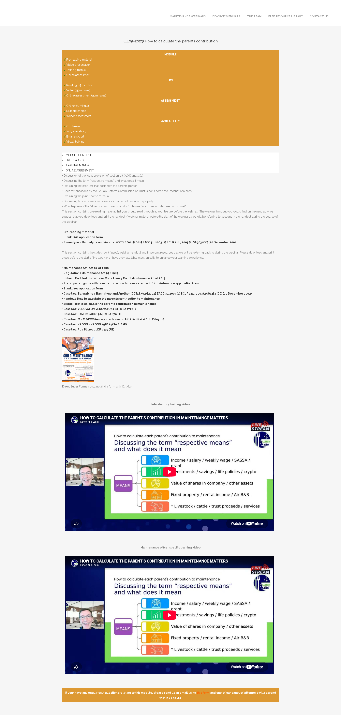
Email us (334, 3)
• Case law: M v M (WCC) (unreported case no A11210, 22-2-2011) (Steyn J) (113, 319)
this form (203, 692)
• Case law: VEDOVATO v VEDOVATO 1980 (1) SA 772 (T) (99, 309)
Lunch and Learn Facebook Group (253, 3)
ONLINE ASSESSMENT (80, 170)
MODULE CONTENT (78, 155)
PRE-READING (75, 160)
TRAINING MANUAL (78, 165)
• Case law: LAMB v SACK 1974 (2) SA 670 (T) (91, 314)
